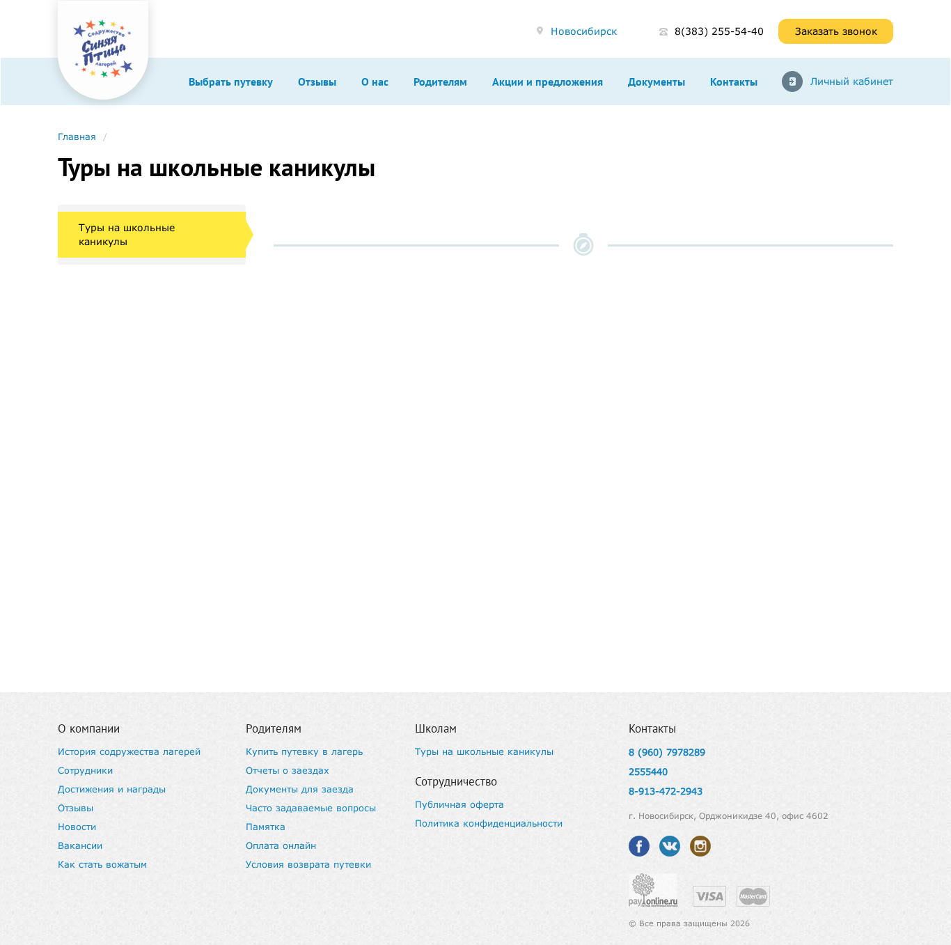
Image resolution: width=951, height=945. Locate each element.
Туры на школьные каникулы (127, 234)
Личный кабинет (851, 81)
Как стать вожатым (102, 864)
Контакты (733, 81)
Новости (77, 826)
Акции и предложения (547, 81)
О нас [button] (374, 81)
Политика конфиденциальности (489, 823)
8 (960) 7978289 (667, 752)
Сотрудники (85, 770)
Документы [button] (656, 81)
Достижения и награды (112, 789)
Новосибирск (584, 31)
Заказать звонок (836, 31)
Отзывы (317, 81)
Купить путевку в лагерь (304, 751)
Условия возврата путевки (308, 864)
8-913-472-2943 (665, 791)
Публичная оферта (459, 804)
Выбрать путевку (231, 81)
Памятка (265, 826)
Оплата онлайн (281, 845)
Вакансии (80, 845)
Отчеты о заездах (287, 770)
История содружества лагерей (129, 751)
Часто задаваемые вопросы (311, 807)
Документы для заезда (300, 789)
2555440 (648, 771)
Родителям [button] (440, 81)
